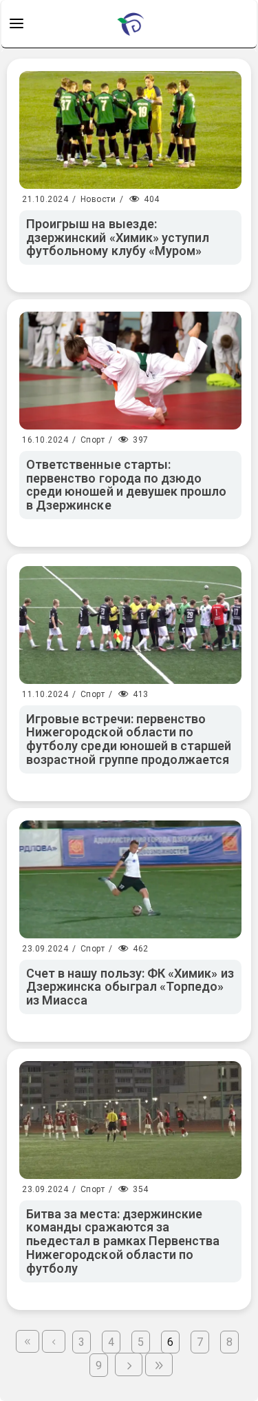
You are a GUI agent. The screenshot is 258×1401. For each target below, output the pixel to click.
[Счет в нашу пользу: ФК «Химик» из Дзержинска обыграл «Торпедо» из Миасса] (130, 879)
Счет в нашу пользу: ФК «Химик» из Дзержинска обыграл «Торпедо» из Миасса (130, 987)
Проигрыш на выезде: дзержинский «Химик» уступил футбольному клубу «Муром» (117, 237)
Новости (98, 199)
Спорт (92, 440)
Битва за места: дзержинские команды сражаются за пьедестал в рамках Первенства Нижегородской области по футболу (122, 1241)
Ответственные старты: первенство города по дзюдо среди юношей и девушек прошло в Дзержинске (126, 484)
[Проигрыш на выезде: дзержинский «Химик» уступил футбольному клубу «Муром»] (130, 130)
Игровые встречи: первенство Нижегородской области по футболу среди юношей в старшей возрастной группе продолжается (129, 739)
